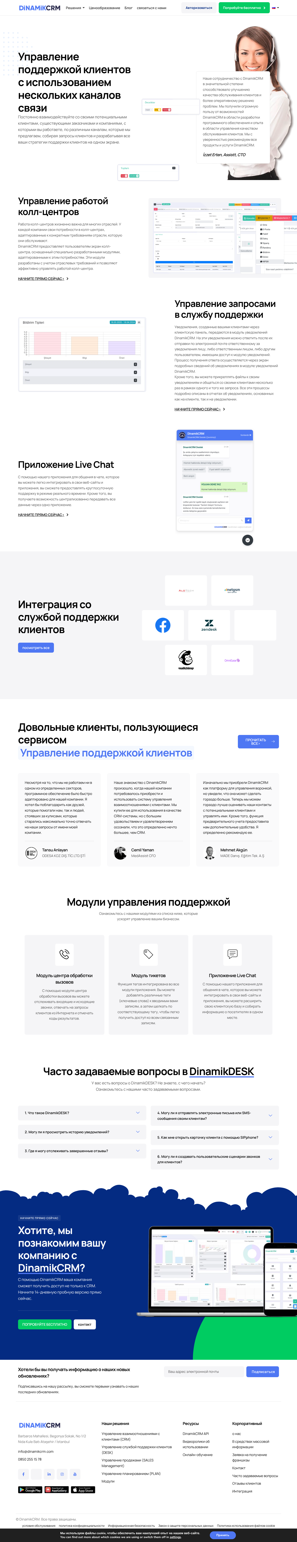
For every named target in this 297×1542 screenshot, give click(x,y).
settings (175, 1537)
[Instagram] (62, 1474)
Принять (222, 1535)
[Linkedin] (49, 1474)
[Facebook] (23, 1474)
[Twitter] (36, 1474)
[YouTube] (75, 1474)
